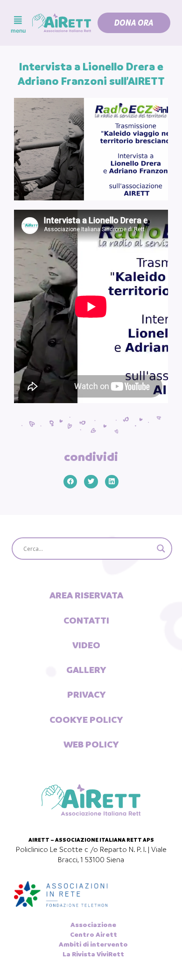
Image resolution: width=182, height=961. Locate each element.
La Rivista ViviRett (93, 954)
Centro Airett (93, 934)
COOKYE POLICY (86, 720)
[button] (134, 23)
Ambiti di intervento (93, 944)
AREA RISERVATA (86, 595)
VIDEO (86, 645)
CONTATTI (86, 620)
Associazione (93, 924)
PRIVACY (86, 694)
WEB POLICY (91, 744)
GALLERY (86, 670)
